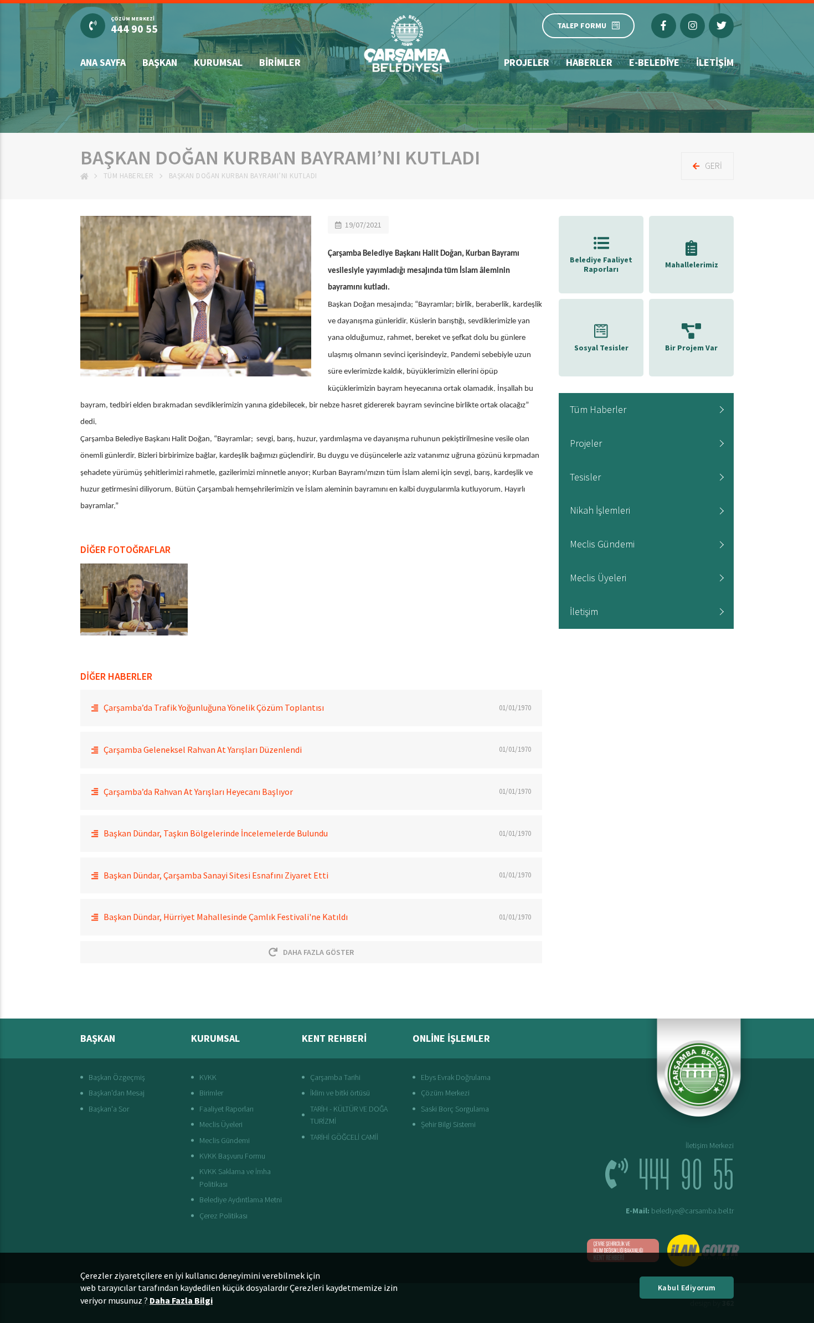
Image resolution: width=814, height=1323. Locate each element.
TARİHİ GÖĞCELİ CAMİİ (344, 1137)
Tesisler (585, 477)
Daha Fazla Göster (318, 952)
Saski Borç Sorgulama (455, 1109)
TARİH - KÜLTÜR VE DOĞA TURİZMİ (349, 1115)
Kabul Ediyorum (687, 1288)
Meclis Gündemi (602, 544)
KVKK (208, 1077)
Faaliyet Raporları (226, 1109)
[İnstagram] (692, 25)
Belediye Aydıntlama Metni (240, 1200)
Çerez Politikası (223, 1216)
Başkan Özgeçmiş (117, 1077)
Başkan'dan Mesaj (117, 1093)
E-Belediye (654, 62)
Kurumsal (218, 62)
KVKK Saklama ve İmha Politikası (235, 1177)
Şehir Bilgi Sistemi (448, 1124)
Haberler (589, 62)
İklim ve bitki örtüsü (340, 1093)
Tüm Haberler (129, 175)
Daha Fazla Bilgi (181, 1300)
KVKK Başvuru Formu (232, 1156)
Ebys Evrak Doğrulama (456, 1077)
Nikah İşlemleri (600, 510)
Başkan (159, 62)
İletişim (715, 62)
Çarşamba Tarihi (335, 1077)
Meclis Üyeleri (598, 577)
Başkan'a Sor (109, 1109)
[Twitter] (721, 25)
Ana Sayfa (103, 62)
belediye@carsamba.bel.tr (680, 1211)
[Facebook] (663, 25)
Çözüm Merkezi (445, 1093)
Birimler (280, 62)
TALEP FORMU (581, 25)
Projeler (526, 62)
